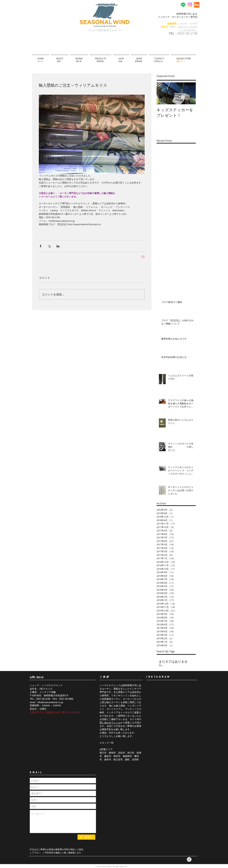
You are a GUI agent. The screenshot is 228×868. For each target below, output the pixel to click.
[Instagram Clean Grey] (189, 859)
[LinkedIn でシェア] (58, 246)
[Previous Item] (162, 93)
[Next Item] (190, 93)
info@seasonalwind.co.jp (50, 702)
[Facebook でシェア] (40, 246)
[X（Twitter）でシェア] (49, 246)
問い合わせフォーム (110, 722)
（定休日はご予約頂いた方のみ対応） (187, 28)
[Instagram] (190, 5)
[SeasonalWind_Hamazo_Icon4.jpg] (197, 5)
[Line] (183, 5)
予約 (48, 712)
